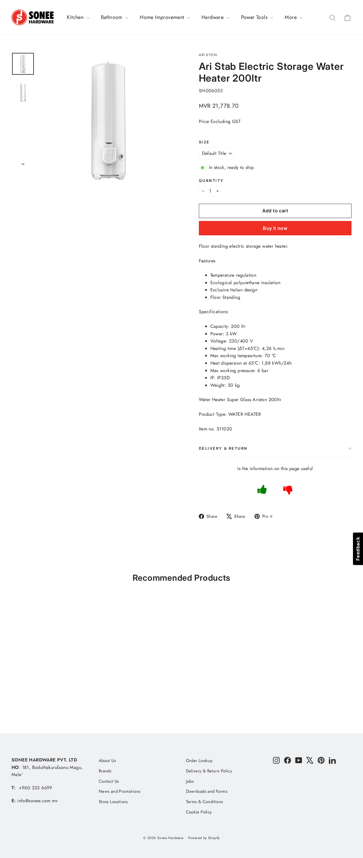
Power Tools (255, 17)
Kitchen (76, 17)
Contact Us (109, 781)
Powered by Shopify (204, 837)
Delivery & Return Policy (209, 771)
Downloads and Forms (207, 791)
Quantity (211, 180)
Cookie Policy (199, 812)
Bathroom (112, 17)
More (291, 17)
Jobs (190, 781)
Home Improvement (163, 17)
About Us (107, 760)
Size (204, 142)
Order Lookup (199, 760)
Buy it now (275, 228)
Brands (105, 771)
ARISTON (208, 54)
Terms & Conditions (204, 802)
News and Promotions (120, 791)
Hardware (213, 17)
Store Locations (113, 802)
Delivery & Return (223, 448)
